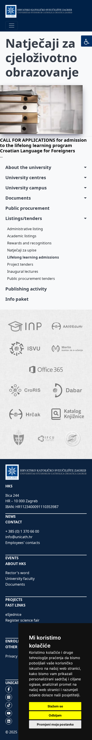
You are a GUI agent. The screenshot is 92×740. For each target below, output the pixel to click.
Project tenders (20, 264)
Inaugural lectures (22, 271)
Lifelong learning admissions (33, 257)
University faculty (20, 578)
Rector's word (17, 572)
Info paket (17, 299)
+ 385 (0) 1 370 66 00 (22, 531)
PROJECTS (13, 599)
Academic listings (21, 236)
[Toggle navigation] (11, 25)
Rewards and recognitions (29, 243)
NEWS (10, 516)
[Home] (38, 11)
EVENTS (12, 557)
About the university (28, 167)
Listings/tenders (23, 218)
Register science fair (22, 620)
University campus (26, 188)
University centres (25, 178)
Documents (18, 198)
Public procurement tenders (31, 278)
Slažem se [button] (55, 706)
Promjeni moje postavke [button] (55, 724)
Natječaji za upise (21, 250)
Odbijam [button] (55, 715)
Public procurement (27, 208)
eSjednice (13, 614)
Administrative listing (25, 228)
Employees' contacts (22, 542)
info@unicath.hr (19, 536)
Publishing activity (26, 289)
